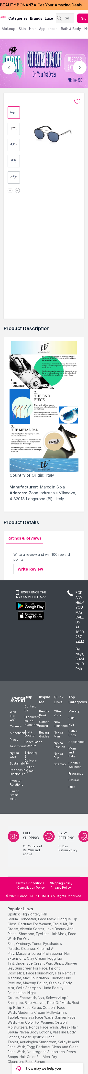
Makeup (74, 711)
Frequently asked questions (32, 721)
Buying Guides (44, 734)
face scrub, (32, 1007)
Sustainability (19, 763)
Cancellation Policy (31, 887)
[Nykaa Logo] (3, 17)
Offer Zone (57, 713)
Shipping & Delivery (30, 756)
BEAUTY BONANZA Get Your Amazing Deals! (41, 4)
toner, (37, 944)
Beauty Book (44, 713)
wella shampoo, (29, 988)
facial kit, (60, 924)
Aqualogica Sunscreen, (38, 1042)
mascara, (23, 953)
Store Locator (30, 733)
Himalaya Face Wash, (37, 1017)
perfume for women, (35, 924)
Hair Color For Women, (36, 1022)
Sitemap (60, 764)
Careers (16, 726)
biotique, (64, 919)
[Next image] (17, 191)
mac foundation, (36, 978)
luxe (49, 18)
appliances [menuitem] (48, 29)
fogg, (51, 958)
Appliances (76, 742)
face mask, (47, 919)
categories (18, 18)
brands (36, 18)
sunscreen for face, (31, 968)
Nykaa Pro (58, 755)
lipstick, (14, 914)
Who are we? (13, 715)
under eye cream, (30, 963)
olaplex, (55, 983)
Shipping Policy (61, 883)
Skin (71, 718)
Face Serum (35, 1061)
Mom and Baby (72, 752)
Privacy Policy (61, 887)
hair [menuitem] (32, 29)
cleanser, (28, 948)
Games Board (44, 724)
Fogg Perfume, (39, 1047)
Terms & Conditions (30, 883)
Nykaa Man (58, 734)
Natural (73, 780)
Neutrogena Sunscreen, (46, 1052)
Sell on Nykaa (29, 769)
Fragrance (75, 773)
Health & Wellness (74, 765)
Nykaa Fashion (59, 745)
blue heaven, (35, 1002)
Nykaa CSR (14, 755)
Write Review (30, 569)
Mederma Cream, (31, 1012)
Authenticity (18, 733)
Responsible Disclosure (19, 772)
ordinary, (23, 944)
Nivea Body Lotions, (36, 1032)
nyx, (41, 998)
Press (14, 739)
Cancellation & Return (33, 744)
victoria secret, (32, 929)
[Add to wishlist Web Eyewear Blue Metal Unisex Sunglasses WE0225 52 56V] (77, 101)
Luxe (71, 787)
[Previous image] (10, 191)
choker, (57, 978)
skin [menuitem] (22, 29)
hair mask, (59, 934)
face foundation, (40, 973)
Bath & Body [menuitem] (71, 29)
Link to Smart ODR (14, 795)
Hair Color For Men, (35, 1057)
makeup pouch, (35, 983)
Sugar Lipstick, (32, 1037)
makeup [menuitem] (8, 29)
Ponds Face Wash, (44, 1027)
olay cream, (36, 958)
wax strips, (55, 963)
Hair (71, 724)
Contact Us (30, 708)
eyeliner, (43, 934)
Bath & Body (72, 733)
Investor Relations (16, 782)
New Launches (61, 724)
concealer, (28, 919)
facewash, (28, 998)
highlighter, (31, 914)
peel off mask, (59, 1002)
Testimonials (19, 746)
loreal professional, (47, 953)
